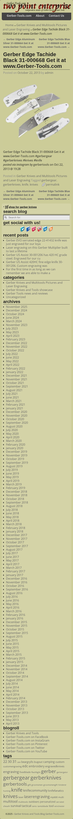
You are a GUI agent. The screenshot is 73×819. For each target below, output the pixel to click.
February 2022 (15, 368)
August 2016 (14, 593)
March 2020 (14, 441)
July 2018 (12, 510)
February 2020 (15, 444)
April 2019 (12, 481)
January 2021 (14, 408)
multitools (23, 801)
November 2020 (16, 415)
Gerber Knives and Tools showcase (29, 290)
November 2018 (16, 495)
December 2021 (16, 376)
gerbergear (49, 180)
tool (51, 806)
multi (61, 797)
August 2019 (14, 466)
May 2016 (12, 604)
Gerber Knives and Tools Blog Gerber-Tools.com (39, 813)
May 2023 (12, 332)
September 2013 (17, 713)
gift (29, 784)
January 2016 (14, 618)
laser (20, 797)
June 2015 (12, 644)
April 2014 (12, 695)
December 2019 (16, 452)
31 (14, 761)
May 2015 (12, 647)
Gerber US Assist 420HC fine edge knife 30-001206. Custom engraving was (34, 263)
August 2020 (14, 426)
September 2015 (17, 633)
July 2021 (12, 394)
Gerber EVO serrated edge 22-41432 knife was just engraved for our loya (36, 242)
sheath (6, 806)
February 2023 (15, 339)
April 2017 (12, 564)
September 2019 (17, 463)
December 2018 (16, 492)
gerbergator (62, 772)
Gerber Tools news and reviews (27, 293)
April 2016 (12, 607)
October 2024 (15, 314)
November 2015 (16, 626)
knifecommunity (35, 790)
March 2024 (14, 321)
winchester (59, 806)
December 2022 (16, 343)
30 (10, 761)
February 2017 (15, 571)
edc (25, 766)
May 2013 (12, 720)
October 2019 (15, 459)
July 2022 (12, 354)
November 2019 (16, 455)
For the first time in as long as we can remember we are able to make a (30, 271)
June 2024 (12, 318)
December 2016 (16, 578)
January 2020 (14, 448)
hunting (6, 790)
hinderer (62, 785)
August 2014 (14, 680)
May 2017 (12, 560)
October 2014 (15, 673)
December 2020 (16, 412)
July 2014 (12, 684)
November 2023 (16, 325)
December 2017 (16, 535)
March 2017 (14, 568)
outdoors (34, 801)
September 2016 (17, 589)
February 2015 (15, 658)
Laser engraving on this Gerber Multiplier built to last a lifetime (37, 249)
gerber (48, 771)
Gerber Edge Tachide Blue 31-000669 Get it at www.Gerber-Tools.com (54, 43)
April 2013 (12, 724)
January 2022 (14, 372)
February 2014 (15, 698)
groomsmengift (50, 785)
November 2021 (16, 379)
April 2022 (12, 365)
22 (5, 761)
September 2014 (17, 676)
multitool (10, 801)
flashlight (35, 772)
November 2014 (16, 669)
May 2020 (12, 434)
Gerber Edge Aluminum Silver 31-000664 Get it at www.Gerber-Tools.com (19, 43)
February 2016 (15, 615)
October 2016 (15, 586)
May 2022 (12, 361)
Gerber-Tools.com (19, 16)
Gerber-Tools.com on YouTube (26, 751)
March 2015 (14, 655)
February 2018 (15, 528)
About (40, 16)
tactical (26, 806)
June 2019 (12, 473)
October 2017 (15, 542)
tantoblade (43, 806)
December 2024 (16, 310)
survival (16, 806)
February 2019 (15, 488)
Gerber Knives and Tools (22, 733)
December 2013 (16, 702)
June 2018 (12, 513)
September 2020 (17, 423)
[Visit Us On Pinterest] (33, 231)
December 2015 (16, 622)
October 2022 (15, 350)
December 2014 (16, 666)
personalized (47, 801)
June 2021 (12, 397)
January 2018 (14, 531)
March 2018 (14, 524)
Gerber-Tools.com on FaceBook (27, 737)
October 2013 (15, 709)
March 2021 (14, 401)
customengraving (12, 766)
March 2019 (14, 484)
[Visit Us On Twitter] (22, 231)
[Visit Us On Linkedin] (45, 231)
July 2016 (12, 597)
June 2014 (12, 687)
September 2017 (17, 546)
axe (19, 762)
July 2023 (12, 328)
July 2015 (12, 640)
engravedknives (54, 766)
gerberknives (12, 184)
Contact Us (56, 16)
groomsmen (37, 784)
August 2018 (14, 506)
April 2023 (12, 336)
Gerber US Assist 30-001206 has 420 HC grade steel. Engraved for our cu (36, 256)
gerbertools (15, 784)
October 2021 (15, 383)
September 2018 (17, 502)
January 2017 (14, 575)
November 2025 (16, 307)
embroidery (36, 766)
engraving (11, 771)
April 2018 (12, 521)
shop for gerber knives (23, 207)
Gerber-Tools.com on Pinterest (26, 744)
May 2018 (12, 517)
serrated (60, 802)
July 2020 (12, 430)
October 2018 (15, 499)
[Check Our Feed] (51, 231)
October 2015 (15, 629)
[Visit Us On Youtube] (39, 231)
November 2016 (16, 582)
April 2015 (12, 651)
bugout (38, 762)
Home (9, 25)
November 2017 (16, 539)
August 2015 (14, 636)
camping (49, 762)
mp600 (54, 797)
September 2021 (17, 386)
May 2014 (12, 691)
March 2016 (14, 611)
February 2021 (15, 404)
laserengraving (37, 796)
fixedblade (25, 772)
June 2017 (12, 557)
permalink (52, 184)
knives (34, 184)
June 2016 (12, 600)
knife (25, 184)
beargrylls (27, 762)
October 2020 (15, 419)
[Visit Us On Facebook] (28, 231)
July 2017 (12, 553)
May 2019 (12, 477)
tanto (34, 806)
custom (59, 762)
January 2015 (14, 662)
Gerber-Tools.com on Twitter (25, 748)
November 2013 (16, 705)
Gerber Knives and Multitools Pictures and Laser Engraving (34, 284)
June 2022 (12, 357)
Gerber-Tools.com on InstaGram (27, 740)
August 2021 (14, 390)
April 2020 (12, 437)
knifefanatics (56, 790)
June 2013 (12, 716)
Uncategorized (16, 297)
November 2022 (16, 347)
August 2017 (14, 550)
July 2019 (12, 470)
